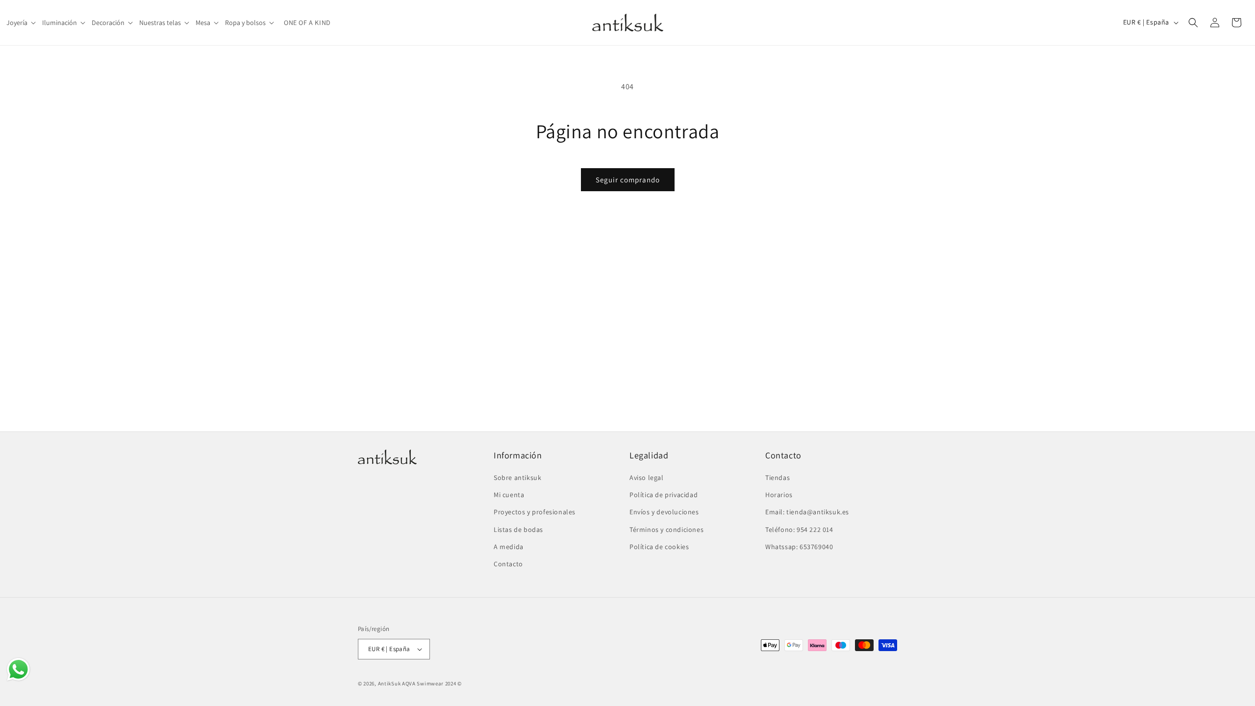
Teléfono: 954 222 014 (799, 529)
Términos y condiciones (666, 529)
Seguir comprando (628, 179)
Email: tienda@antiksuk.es (807, 511)
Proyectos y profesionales (535, 511)
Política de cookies (659, 546)
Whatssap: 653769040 (799, 546)
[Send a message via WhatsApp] (18, 669)
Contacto (508, 563)
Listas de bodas (518, 529)
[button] (22, 22)
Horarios (779, 494)
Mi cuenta (509, 494)
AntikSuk (389, 683)
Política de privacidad (663, 494)
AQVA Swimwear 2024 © (432, 683)
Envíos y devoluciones (664, 511)
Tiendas (777, 477)
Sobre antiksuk (517, 477)
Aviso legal (646, 477)
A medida (509, 546)
